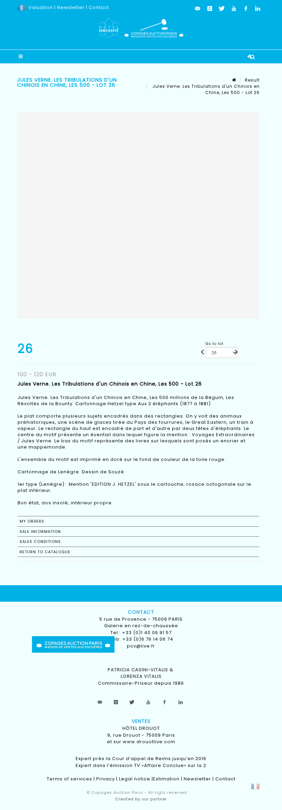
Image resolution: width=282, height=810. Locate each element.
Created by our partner (141, 799)
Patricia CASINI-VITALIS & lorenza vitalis (141, 673)
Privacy (105, 779)
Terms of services (69, 779)
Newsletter (70, 7)
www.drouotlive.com (149, 741)
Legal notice (134, 779)
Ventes (141, 721)
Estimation (166, 779)
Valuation (41, 7)
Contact (99, 7)
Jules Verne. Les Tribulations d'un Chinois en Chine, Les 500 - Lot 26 (205, 89)
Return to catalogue (45, 552)
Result (252, 80)
